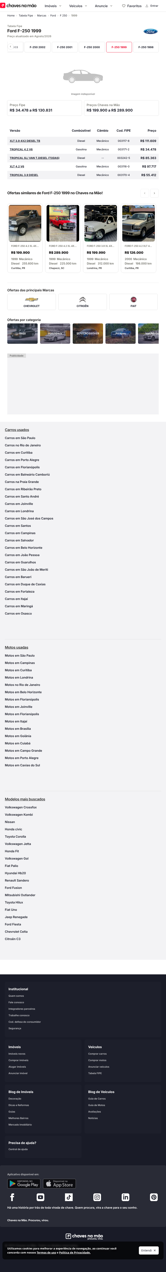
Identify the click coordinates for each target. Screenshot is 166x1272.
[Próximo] (154, 193)
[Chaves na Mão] (18, 5)
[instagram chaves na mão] (97, 1198)
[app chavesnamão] (23, 1184)
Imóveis (51, 6)
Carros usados (17, 430)
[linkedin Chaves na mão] (125, 1198)
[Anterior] (15, 46)
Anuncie (101, 6)
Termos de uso (46, 1252)
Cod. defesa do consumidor (25, 1021)
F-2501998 (146, 47)
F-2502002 (37, 47)
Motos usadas (16, 647)
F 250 (63, 15)
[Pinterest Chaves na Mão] (154, 1198)
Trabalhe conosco (19, 1015)
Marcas (41, 15)
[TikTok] (69, 1198)
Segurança (15, 1028)
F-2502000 (92, 47)
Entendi (146, 1250)
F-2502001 (64, 47)
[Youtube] (40, 1198)
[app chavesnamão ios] (59, 1184)
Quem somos (16, 995)
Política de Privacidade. (74, 1252)
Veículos (75, 6)
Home (11, 15)
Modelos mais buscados (25, 799)
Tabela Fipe (26, 15)
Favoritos (134, 6)
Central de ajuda (18, 1149)
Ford (53, 15)
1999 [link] (74, 15)
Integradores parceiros (22, 1008)
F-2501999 (119, 47)
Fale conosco (16, 1002)
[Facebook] (12, 1198)
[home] (83, 1237)
